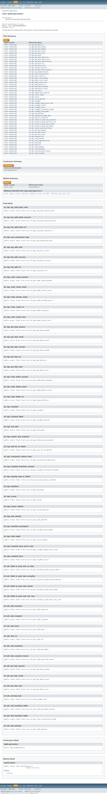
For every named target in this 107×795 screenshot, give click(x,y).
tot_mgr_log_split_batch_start (39, 59)
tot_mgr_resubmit (35, 101)
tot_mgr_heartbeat (35, 55)
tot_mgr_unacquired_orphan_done (40, 115)
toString (54, 193)
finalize (18, 193)
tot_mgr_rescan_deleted (37, 99)
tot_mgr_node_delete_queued (38, 86)
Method (20, 7)
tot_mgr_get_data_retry (37, 53)
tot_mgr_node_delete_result (38, 88)
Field (12, 7)
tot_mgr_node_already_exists (39, 74)
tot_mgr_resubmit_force (37, 107)
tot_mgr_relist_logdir (36, 95)
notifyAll (46, 193)
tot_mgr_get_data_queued (37, 49)
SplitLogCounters (10, 170)
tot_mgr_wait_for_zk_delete (38, 117)
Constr (16, 7)
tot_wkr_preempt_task (36, 136)
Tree (24, 2)
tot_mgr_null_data (35, 90)
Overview (3, 2)
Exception (35, 768)
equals (11, 193)
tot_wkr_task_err (35, 145)
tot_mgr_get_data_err (36, 45)
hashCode (33, 193)
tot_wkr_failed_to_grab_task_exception (42, 120)
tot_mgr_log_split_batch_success (40, 61)
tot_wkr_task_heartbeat (37, 149)
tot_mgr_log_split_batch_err (39, 57)
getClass (25, 193)
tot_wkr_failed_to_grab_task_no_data (41, 124)
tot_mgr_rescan (34, 97)
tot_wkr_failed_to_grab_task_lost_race (42, 122)
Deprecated (30, 2)
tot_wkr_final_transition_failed (40, 128)
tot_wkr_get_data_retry (37, 134)
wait (59, 193)
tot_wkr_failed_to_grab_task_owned (41, 126)
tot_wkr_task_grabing (36, 147)
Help (40, 2)
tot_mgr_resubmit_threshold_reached (41, 109)
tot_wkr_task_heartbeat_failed (39, 151)
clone (6, 193)
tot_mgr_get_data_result (37, 51)
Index (36, 2)
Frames (21, 5)
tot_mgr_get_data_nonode (37, 47)
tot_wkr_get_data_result (37, 132)
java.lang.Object (6, 17)
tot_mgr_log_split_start (37, 65)
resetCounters (33, 187)
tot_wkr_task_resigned (36, 153)
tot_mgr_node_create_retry (38, 82)
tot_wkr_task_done (35, 142)
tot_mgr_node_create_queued (38, 78)
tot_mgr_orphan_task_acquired (39, 92)
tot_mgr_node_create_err (37, 76)
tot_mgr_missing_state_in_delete (40, 70)
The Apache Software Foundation (21, 793)
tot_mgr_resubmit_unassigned (39, 111)
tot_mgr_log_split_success (38, 67)
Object (11, 27)
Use (20, 2)
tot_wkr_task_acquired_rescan (39, 140)
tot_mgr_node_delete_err (37, 84)
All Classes (38, 5)
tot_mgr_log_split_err (36, 63)
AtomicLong (13, 45)
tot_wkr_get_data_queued (37, 130)
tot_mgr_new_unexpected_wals (39, 72)
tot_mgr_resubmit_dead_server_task (41, 103)
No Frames (27, 5)
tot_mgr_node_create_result (38, 80)
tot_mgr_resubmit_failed (37, 105)
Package (9, 2)
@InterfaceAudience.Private (13, 24)
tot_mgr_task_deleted (36, 113)
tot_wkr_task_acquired (36, 138)
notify (39, 193)
